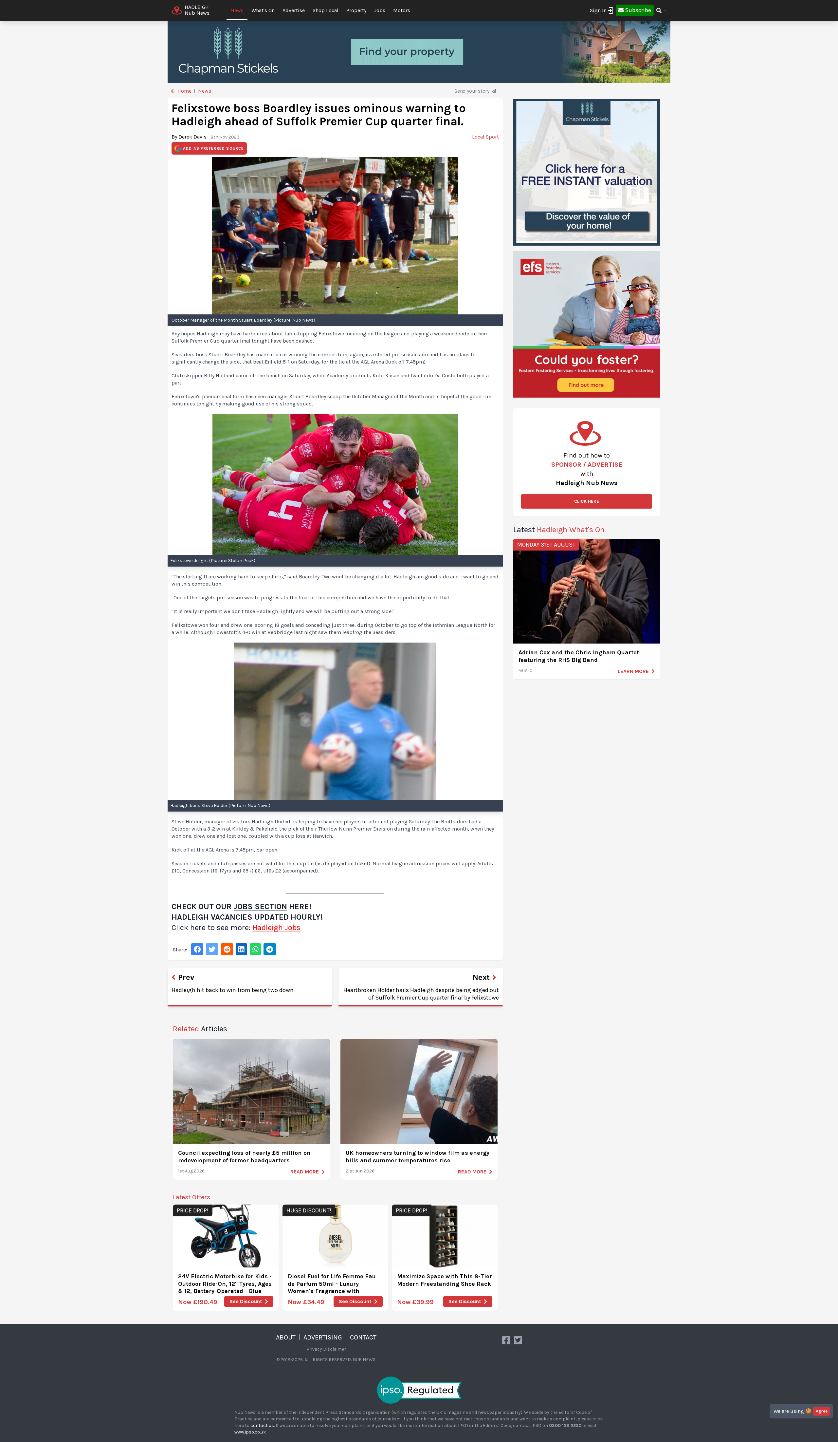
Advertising (322, 1337)
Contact (363, 1337)
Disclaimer (334, 1349)
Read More (304, 1172)
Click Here (586, 501)
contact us (262, 1425)
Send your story (472, 91)
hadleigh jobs (276, 927)
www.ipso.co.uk (250, 1432)
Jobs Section (260, 906)
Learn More (633, 671)
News (237, 10)
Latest (559, 529)
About (286, 1337)
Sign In (598, 10)
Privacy (314, 1349)
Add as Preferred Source (213, 148)
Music (526, 670)
